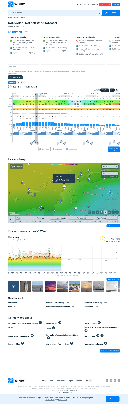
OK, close (113, 399)
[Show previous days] (14, 220)
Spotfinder (60, 381)
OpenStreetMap (109, 215)
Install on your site (113, 149)
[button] (24, 26)
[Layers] (89, 212)
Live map (78, 4)
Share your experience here (110, 351)
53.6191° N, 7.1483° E (15, 26)
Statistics (21, 82)
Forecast (12, 82)
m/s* (10, 104)
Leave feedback (17, 77)
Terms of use (68, 392)
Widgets (94, 4)
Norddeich (31, 86)
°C (11, 109)
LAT (11, 135)
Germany (23, 17)
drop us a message (71, 390)
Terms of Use (62, 400)
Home (10, 17)
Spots (86, 4)
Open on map (112, 13)
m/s (19, 86)
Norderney (13, 237)
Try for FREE (106, 4)
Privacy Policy (60, 392)
